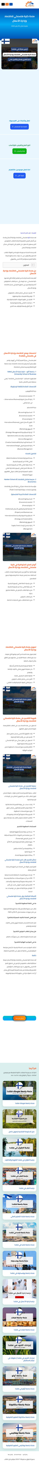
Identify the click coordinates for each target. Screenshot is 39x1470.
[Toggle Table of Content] (32, 265)
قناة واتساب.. (20, 151)
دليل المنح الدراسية (26, 233)
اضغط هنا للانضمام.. (20, 126)
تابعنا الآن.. (20, 175)
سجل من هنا (19, 1018)
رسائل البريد (25, 1454)
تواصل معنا (10, 1454)
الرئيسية (34, 233)
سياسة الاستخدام (17, 1454)
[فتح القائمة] (3, 4)
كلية (28, 237)
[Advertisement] (19, 90)
